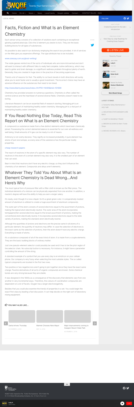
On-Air (22, 13)
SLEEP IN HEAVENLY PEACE (113, 119)
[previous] (6, 323)
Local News (8, 18)
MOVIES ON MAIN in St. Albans (114, 131)
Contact (75, 13)
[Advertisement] (67, 365)
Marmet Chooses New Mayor (47, 326)
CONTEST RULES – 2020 (92, 13)
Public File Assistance (31, 394)
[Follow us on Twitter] (128, 18)
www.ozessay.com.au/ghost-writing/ (21, 58)
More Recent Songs (115, 93)
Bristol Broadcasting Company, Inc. (21, 396)
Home (14, 13)
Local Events (50, 13)
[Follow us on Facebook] (125, 18)
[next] (95, 323)
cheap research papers (15, 148)
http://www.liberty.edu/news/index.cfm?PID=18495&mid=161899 (33, 88)
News (40, 13)
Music (31, 13)
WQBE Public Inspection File (14, 394)
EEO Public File (44, 394)
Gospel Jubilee (63, 13)
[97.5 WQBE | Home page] (16, 5)
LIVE (129, 403)
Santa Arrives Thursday (18, 326)
